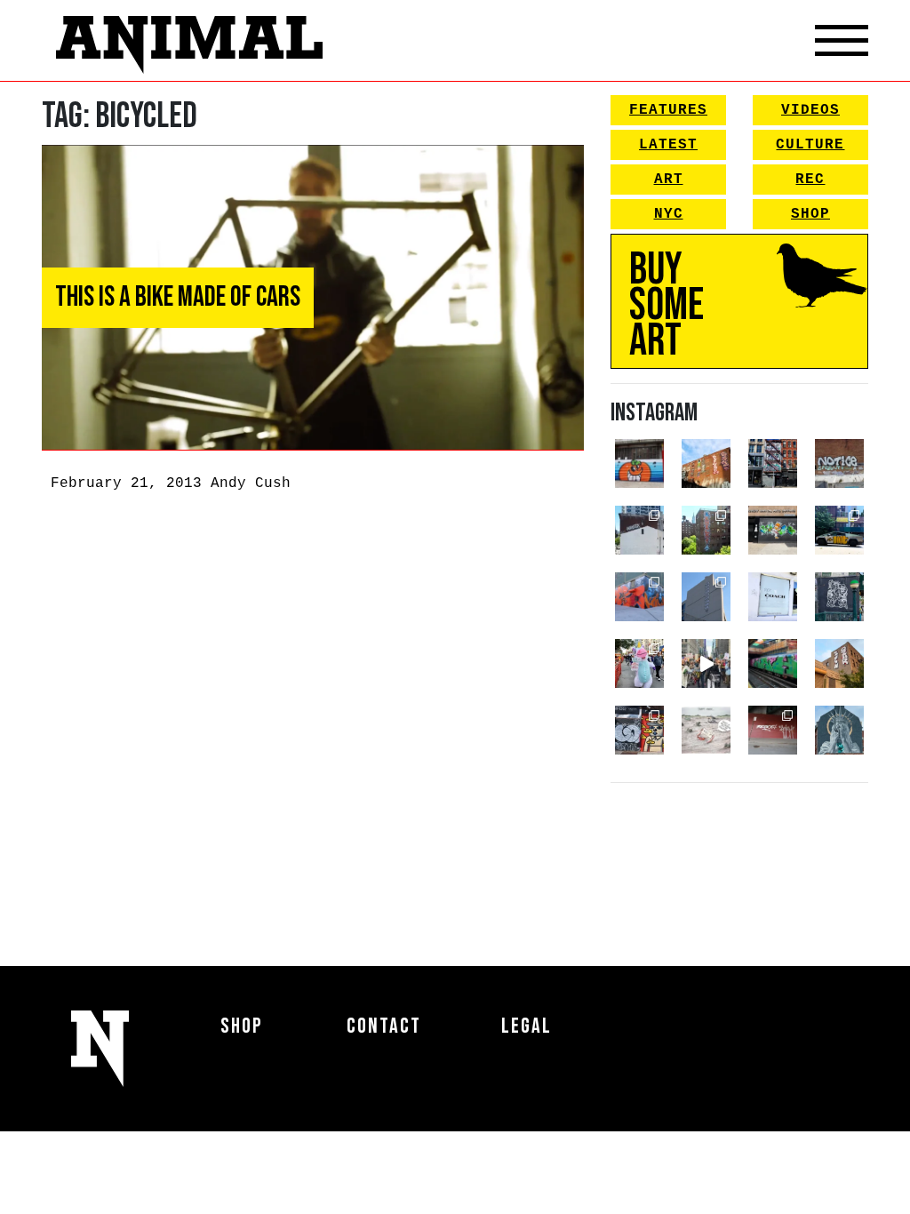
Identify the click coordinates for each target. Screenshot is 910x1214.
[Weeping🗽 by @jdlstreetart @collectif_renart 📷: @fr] (839, 730)
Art (668, 180)
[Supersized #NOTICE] (839, 463)
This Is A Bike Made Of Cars (177, 297)
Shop (810, 214)
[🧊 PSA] (772, 596)
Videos (810, 110)
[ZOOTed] (706, 596)
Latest (668, 145)
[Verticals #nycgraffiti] (706, 463)
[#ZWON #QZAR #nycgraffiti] (839, 663)
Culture (810, 145)
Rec (810, 180)
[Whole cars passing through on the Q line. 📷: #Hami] (772, 663)
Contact (384, 1026)
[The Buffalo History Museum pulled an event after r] (706, 730)
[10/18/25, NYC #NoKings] (639, 663)
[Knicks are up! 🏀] (639, 596)
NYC (668, 214)
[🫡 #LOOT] (839, 530)
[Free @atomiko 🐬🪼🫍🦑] (639, 463)
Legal (526, 1026)
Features (668, 110)
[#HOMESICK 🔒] (639, 530)
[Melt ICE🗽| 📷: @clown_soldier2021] (839, 596)
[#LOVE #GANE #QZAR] (772, 463)
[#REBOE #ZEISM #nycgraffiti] (772, 730)
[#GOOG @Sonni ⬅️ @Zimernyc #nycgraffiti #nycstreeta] (639, 730)
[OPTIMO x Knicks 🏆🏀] (706, 530)
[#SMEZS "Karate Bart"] (772, 530)
